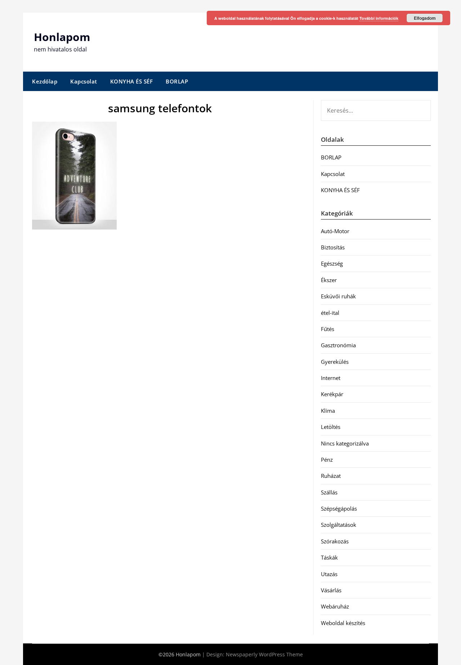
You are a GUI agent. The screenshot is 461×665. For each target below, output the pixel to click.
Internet (330, 377)
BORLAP (177, 81)
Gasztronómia (338, 345)
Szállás (329, 492)
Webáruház (335, 606)
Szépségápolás (339, 508)
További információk (378, 18)
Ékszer (329, 280)
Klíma (328, 410)
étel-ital (330, 312)
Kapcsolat (83, 81)
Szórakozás (335, 541)
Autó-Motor (335, 231)
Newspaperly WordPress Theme (264, 654)
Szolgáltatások (338, 524)
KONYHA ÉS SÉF (131, 81)
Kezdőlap (44, 81)
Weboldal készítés (343, 622)
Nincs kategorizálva (345, 443)
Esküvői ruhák (338, 296)
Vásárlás (331, 590)
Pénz (327, 459)
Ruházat (331, 475)
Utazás (329, 574)
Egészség (332, 263)
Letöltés (330, 426)
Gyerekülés (335, 361)
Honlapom (62, 37)
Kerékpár (332, 394)
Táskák (329, 557)
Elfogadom (425, 18)
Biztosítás (333, 247)
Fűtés (327, 328)
